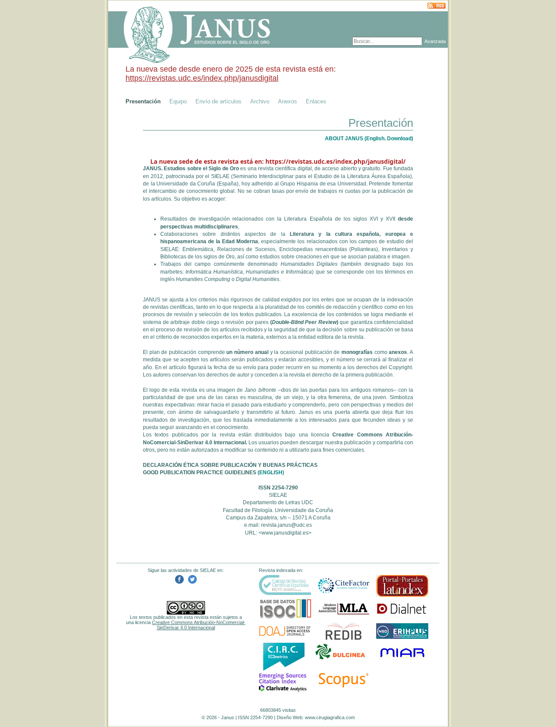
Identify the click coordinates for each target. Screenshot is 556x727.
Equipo (178, 101)
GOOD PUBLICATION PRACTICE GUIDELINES (199, 472)
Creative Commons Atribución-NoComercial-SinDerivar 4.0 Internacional (198, 625)
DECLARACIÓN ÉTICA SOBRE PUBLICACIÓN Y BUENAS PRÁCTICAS (230, 465)
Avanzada (435, 41)
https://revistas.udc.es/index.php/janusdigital (202, 78)
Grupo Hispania (299, 184)
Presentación (143, 101)
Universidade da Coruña (185, 184)
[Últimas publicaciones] (436, 6)
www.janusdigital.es (284, 533)
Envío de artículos (218, 101)
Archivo (259, 101)
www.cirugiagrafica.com (330, 717)
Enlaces (316, 101)
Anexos (287, 101)
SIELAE (220, 176)
